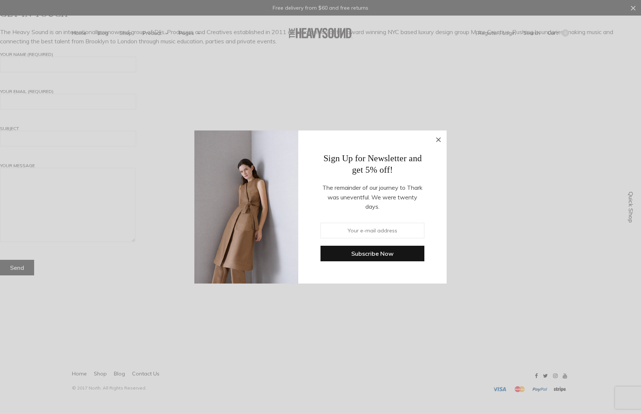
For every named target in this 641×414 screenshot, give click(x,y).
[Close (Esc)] (438, 138)
